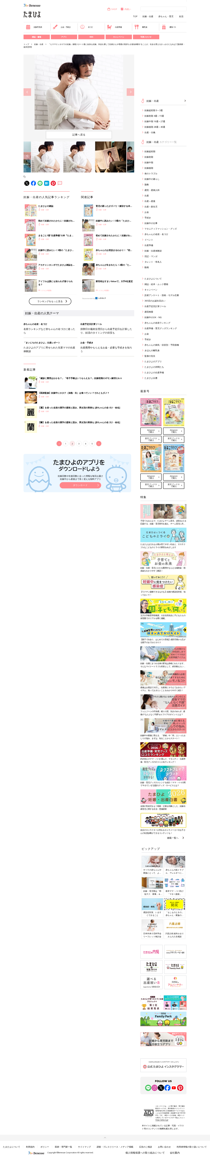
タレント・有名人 (153, 261)
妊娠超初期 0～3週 (154, 110)
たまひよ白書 (151, 378)
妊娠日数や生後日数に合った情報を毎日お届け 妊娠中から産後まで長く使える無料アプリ (80, 477)
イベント (149, 239)
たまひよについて (153, 278)
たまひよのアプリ (153, 361)
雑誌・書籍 (36, 37)
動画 (147, 267)
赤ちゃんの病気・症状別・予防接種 (162, 344)
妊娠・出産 (148, 16)
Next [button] (130, 92)
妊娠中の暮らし (152, 179)
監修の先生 (150, 355)
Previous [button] (27, 92)
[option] (79, 92)
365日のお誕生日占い (155, 300)
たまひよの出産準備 (154, 372)
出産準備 (118, 27)
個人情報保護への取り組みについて (145, 1152)
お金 (147, 212)
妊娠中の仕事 (151, 223)
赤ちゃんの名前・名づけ (156, 234)
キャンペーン (118, 37)
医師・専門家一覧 (63, 1146)
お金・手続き (66, 27)
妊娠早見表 (38, 27)
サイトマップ (84, 1146)
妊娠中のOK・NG (153, 317)
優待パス (172, 27)
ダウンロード (80, 485)
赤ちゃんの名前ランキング (157, 322)
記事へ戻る (78, 134)
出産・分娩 (150, 132)
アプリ (64, 37)
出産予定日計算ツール (155, 306)
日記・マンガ (151, 256)
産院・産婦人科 (152, 190)
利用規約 (30, 1146)
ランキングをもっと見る (50, 301)
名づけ (90, 27)
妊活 (181, 16)
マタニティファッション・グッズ (161, 228)
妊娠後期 (149, 167)
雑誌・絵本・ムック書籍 (156, 284)
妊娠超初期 (150, 151)
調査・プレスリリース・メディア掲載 (115, 1146)
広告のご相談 (145, 1146)
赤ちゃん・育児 (165, 16)
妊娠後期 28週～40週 (155, 126)
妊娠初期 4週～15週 (154, 115)
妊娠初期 (149, 156)
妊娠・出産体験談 (153, 250)
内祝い (128, 9)
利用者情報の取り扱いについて (192, 1146)
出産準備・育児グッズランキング (161, 328)
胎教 (147, 184)
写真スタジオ (146, 37)
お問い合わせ (164, 1146)
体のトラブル (151, 173)
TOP (135, 16)
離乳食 (144, 27)
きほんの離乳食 (152, 350)
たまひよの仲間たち (154, 366)
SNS (91, 37)
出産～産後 (150, 201)
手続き (148, 217)
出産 (147, 195)
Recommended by (88, 298)
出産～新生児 (151, 206)
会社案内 (175, 1152)
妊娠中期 (149, 162)
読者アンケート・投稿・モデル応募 (162, 295)
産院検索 (149, 311)
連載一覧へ (172, 837)
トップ (26, 44)
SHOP (114, 9)
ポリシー (44, 1146)
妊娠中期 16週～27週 (155, 121)
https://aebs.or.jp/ (161, 1120)
